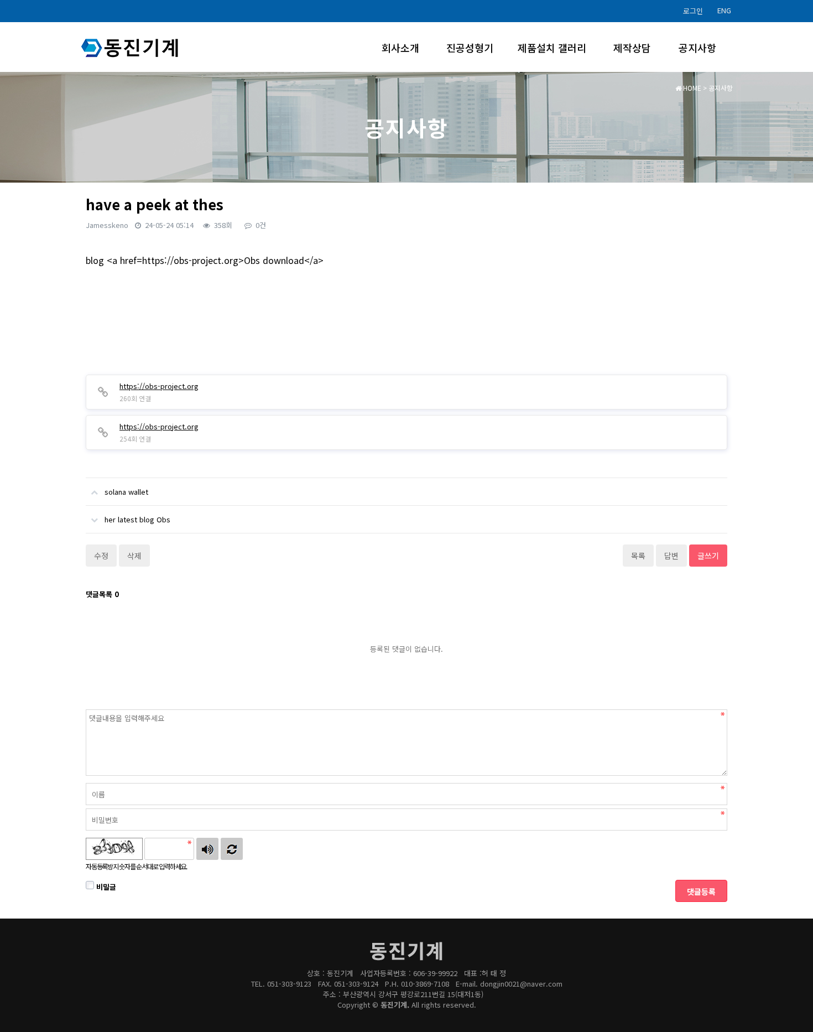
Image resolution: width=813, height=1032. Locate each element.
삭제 (134, 555)
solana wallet (126, 491)
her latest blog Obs (137, 519)
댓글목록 (102, 594)
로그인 (693, 11)
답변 (671, 555)
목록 (638, 555)
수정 (101, 555)
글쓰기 (708, 555)
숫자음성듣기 (207, 849)
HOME (691, 87)
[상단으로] (788, 1007)
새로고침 (232, 849)
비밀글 (105, 886)
